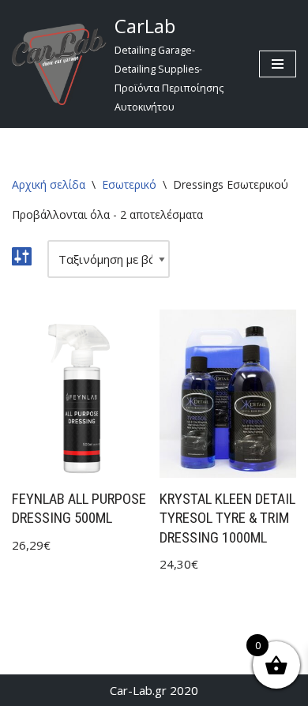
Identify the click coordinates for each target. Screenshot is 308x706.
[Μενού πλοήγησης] (277, 64)
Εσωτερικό (129, 184)
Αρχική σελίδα (48, 184)
